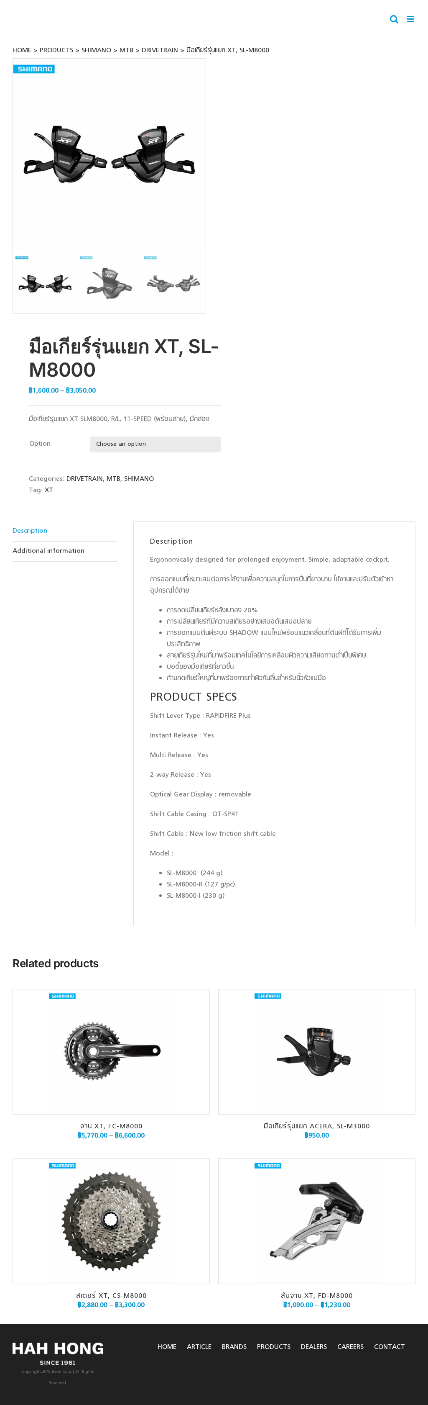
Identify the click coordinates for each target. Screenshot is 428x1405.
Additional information (48, 551)
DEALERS (314, 1347)
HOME (167, 1347)
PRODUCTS (273, 1347)
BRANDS (234, 1347)
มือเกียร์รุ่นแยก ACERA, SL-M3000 (317, 1126)
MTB (113, 479)
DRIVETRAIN (84, 479)
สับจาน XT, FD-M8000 (317, 1296)
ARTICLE (199, 1347)
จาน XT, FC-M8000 (111, 1126)
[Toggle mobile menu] (411, 19)
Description (30, 531)
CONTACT (389, 1347)
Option (40, 444)
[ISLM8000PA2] (109, 155)
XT (49, 490)
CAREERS (350, 1347)
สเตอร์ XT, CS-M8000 (111, 1296)
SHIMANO (139, 479)
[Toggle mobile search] (394, 19)
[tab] (65, 531)
